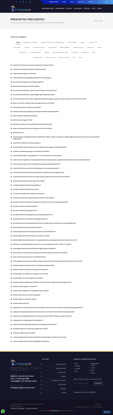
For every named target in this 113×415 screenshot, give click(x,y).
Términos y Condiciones (18, 408)
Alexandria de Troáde (95, 364)
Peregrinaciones (60, 368)
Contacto (81, 1)
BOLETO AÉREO (72, 42)
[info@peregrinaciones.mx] (30, 2)
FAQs (71, 1)
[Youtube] (23, 2)
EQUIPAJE (27, 47)
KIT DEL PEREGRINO (35, 52)
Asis (76, 371)
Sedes (64, 1)
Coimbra (77, 368)
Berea (92, 370)
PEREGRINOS (85, 52)
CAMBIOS (82, 42)
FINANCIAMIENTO (65, 47)
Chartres (77, 366)
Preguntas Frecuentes (58, 380)
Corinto (93, 368)
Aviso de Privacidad (31, 408)
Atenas (93, 373)
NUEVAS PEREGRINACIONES (60, 52)
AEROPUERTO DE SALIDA (30, 42)
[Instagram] (20, 2)
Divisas (91, 1)
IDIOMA (99, 47)
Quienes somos (53, 1)
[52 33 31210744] (26, 2)
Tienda (64, 393)
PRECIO (94, 52)
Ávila (76, 363)
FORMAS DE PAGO (78, 47)
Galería (63, 376)
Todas (18, 42)
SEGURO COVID (50, 57)
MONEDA (46, 52)
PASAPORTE (74, 52)
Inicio (95, 21)
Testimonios (62, 384)
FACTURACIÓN (52, 47)
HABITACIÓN (90, 47)
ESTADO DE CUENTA (39, 47)
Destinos (63, 389)
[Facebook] (16, 2)
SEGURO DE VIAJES (63, 57)
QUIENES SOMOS (38, 57)
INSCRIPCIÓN (23, 52)
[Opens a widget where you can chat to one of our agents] (106, 412)
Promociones (61, 372)
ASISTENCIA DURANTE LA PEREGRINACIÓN (52, 42)
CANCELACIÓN (93, 42)
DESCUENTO (17, 47)
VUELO (80, 57)
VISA (74, 57)
